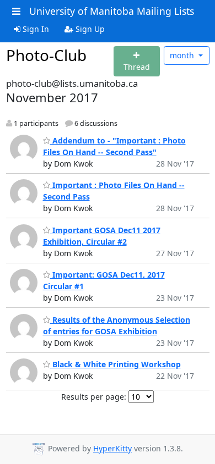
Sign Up (89, 29)
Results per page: (93, 396)
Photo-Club (46, 55)
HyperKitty (112, 448)
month (183, 55)
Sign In (34, 29)
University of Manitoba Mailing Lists (111, 11)
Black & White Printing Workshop (115, 364)
